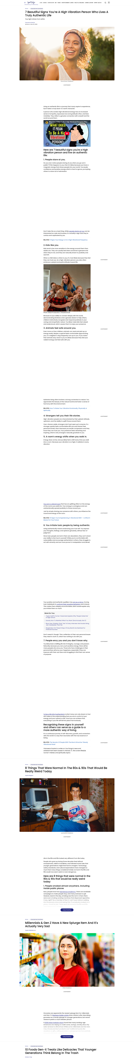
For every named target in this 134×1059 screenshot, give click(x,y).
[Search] (105, 2)
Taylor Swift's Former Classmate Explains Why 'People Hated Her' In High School (67, 616)
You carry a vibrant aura (52, 504)
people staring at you (76, 231)
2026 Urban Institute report (54, 1023)
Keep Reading (67, 910)
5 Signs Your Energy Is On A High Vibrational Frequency (69, 240)
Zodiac (45, 2)
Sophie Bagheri (29, 775)
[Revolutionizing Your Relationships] (31, 2)
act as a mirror (78, 602)
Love (41, 2)
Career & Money (89, 2)
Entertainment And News (37, 8)
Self (56, 2)
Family (59, 2)
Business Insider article (61, 1015)
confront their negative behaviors (68, 604)
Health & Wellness (79, 2)
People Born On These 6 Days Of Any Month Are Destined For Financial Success (65, 628)
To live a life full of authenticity (54, 714)
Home (26, 8)
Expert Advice (97, 2)
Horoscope (51, 2)
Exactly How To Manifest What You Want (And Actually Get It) (66, 620)
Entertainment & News (68, 2)
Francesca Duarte (30, 22)
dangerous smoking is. (68, 892)
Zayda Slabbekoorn (30, 930)
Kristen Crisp (28, 1057)
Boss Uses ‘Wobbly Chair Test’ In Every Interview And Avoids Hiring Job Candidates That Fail (67, 624)
